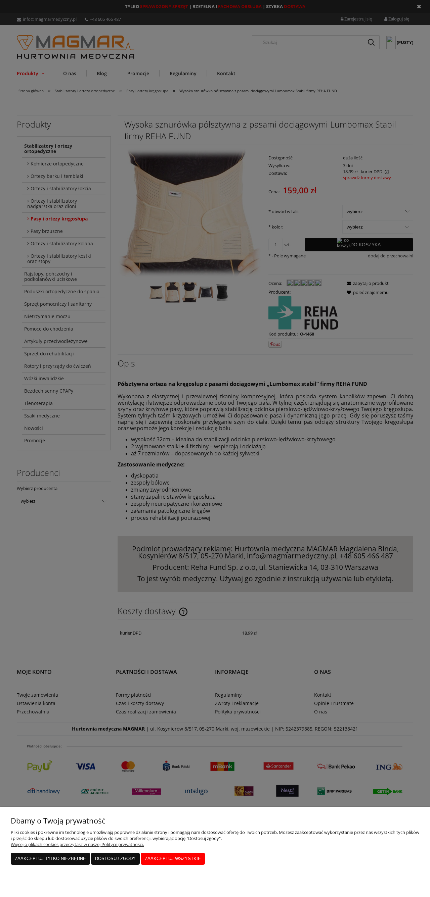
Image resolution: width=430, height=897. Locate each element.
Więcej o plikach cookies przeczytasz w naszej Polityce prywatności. (77, 844)
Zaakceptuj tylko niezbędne (50, 858)
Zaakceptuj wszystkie (173, 858)
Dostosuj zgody (115, 858)
